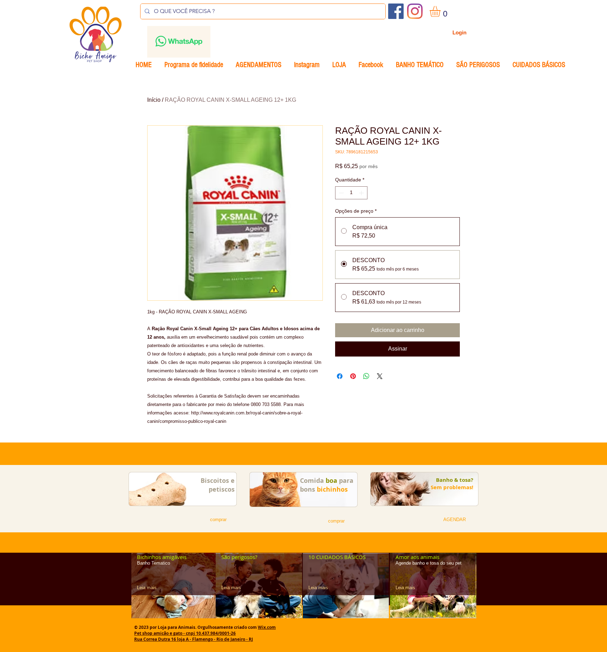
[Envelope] (179, 42)
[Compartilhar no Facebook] (339, 376)
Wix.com (267, 627)
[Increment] (362, 193)
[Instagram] (415, 11)
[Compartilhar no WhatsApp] (366, 376)
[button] (441, 11)
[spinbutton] (351, 193)
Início (154, 100)
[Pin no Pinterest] (353, 376)
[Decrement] (340, 193)
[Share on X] (380, 376)
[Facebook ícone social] (396, 11)
